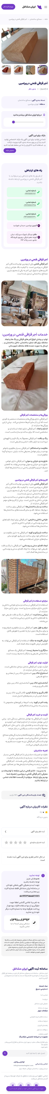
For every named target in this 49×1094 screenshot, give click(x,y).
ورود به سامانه (43, 1008)
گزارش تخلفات (43, 1034)
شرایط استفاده (43, 1021)
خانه (46, 19)
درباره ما (45, 999)
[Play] (8, 122)
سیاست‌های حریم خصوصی (39, 1016)
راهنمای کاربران (43, 1025)
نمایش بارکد (10, 150)
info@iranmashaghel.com (23, 1065)
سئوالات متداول (42, 1029)
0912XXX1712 (30, 193)
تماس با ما (44, 995)
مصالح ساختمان (36, 19)
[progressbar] (28, 122)
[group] (24, 122)
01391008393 (20, 920)
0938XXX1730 (30, 216)
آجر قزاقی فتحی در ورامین (18, 19)
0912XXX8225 (30, 205)
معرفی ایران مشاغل (41, 1003)
